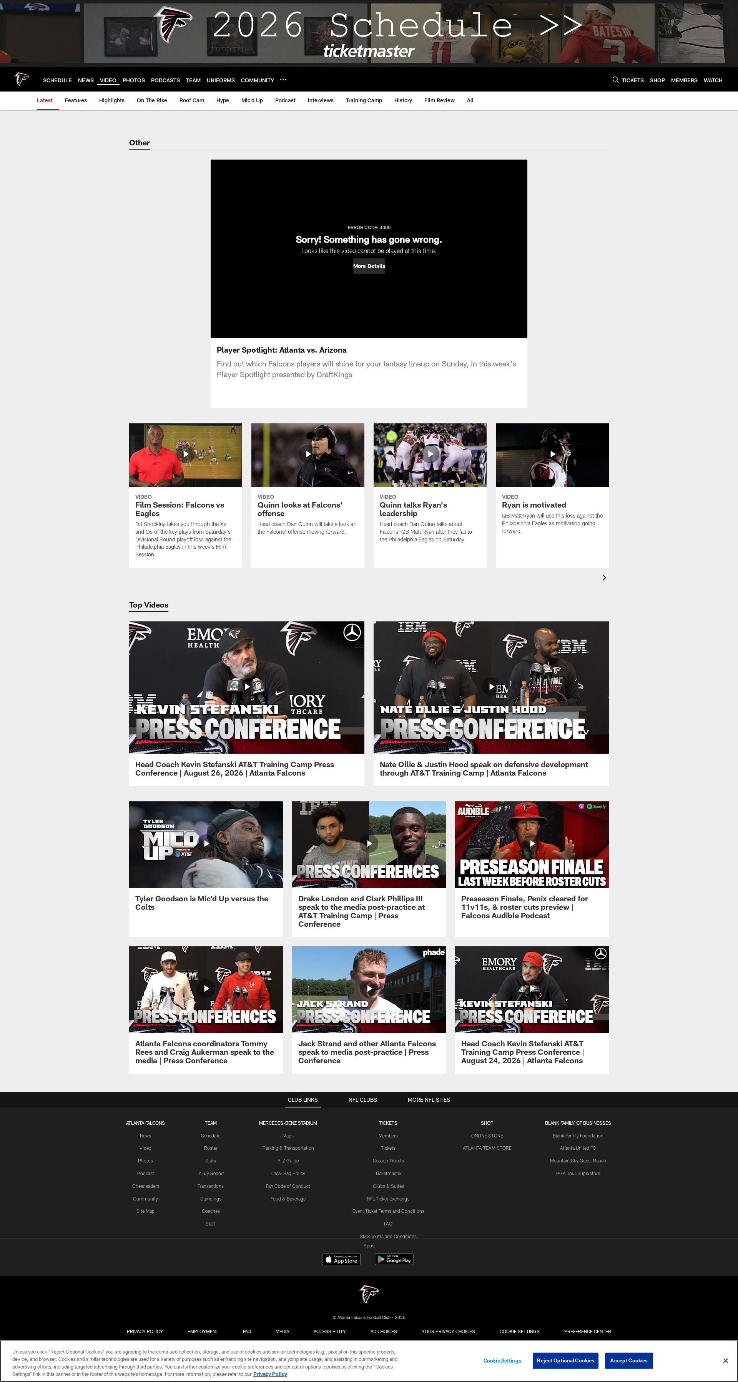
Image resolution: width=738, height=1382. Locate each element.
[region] (369, 1361)
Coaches (211, 1211)
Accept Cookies (629, 1360)
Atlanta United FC (578, 1148)
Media (282, 1331)
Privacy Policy (145, 1331)
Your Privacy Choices (448, 1331)
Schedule (210, 1135)
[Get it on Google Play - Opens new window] (394, 1263)
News (145, 1135)
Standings (210, 1198)
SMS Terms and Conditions (388, 1236)
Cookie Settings (520, 1331)
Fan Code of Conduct (288, 1186)
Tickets (388, 1148)
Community (145, 1198)
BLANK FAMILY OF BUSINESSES (578, 1123)
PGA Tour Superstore (578, 1173)
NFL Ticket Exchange (388, 1198)
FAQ (388, 1223)
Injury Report (211, 1173)
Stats (210, 1160)
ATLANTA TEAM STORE (487, 1148)
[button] (369, 266)
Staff (211, 1223)
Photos (145, 1160)
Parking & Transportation (288, 1148)
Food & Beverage (288, 1198)
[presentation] (606, 578)
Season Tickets (388, 1160)
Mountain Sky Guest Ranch (578, 1160)
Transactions (211, 1186)
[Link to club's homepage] (21, 79)
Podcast (145, 1173)
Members (388, 1135)
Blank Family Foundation (578, 1135)
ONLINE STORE (487, 1135)
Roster (211, 1148)
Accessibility (330, 1331)
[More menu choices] (283, 80)
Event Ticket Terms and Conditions (388, 1211)
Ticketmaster (388, 1173)
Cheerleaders (145, 1186)
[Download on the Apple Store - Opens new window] (341, 1260)
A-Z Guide (288, 1160)
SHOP (487, 1123)
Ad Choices (384, 1331)
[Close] (725, 1360)
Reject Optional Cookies (565, 1360)
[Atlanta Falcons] (369, 1295)
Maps (288, 1135)
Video (145, 1148)
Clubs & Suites (388, 1186)
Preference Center (587, 1331)
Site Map (145, 1211)
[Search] (616, 79)
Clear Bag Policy (288, 1173)
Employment (203, 1331)
